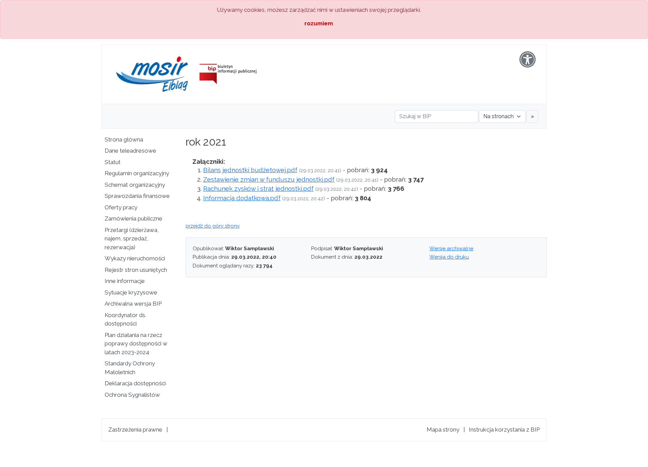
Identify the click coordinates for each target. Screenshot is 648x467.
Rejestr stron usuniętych (136, 269)
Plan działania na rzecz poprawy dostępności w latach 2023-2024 (136, 344)
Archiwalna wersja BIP (133, 303)
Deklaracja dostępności (135, 383)
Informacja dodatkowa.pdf (241, 198)
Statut (112, 162)
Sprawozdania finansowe (137, 195)
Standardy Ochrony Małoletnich (130, 367)
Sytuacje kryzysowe (131, 292)
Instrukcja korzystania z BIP (504, 429)
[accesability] (527, 59)
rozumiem (318, 23)
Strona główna (124, 139)
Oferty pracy (121, 207)
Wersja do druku (449, 257)
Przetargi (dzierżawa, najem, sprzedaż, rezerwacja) (132, 239)
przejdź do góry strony (213, 226)
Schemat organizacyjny (135, 184)
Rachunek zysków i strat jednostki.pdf (258, 188)
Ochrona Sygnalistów (132, 394)
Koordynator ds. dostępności (125, 319)
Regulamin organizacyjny (137, 173)
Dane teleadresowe (130, 150)
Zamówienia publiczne (133, 218)
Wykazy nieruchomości (135, 258)
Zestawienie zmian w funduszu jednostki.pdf (268, 179)
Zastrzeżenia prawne (135, 429)
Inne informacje (125, 281)
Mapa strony (443, 429)
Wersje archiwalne (451, 248)
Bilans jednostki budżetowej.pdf (250, 170)
